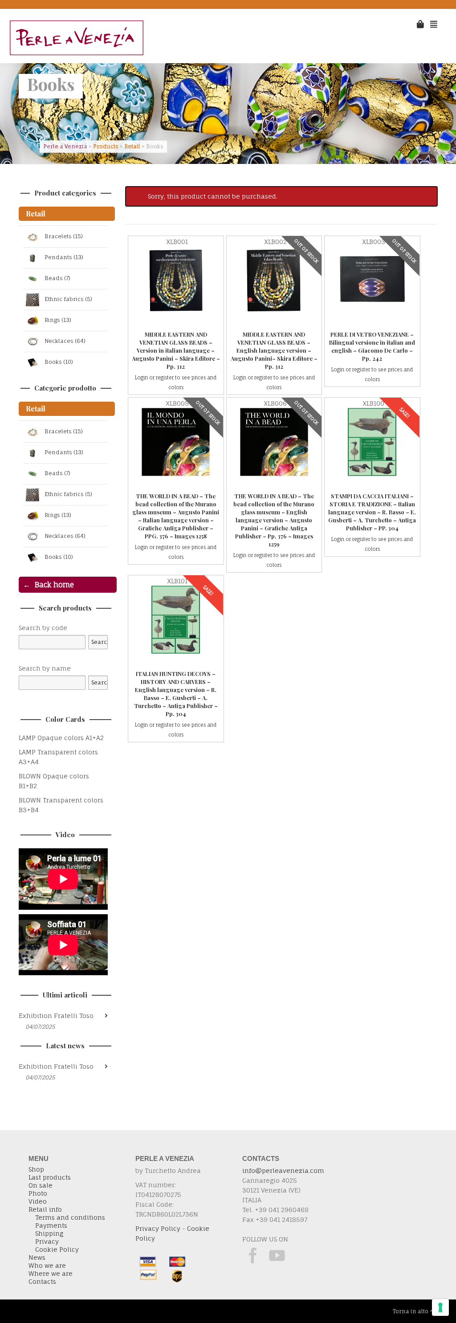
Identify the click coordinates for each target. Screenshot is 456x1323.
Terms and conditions (70, 1217)
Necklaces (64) (65, 341)
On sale (40, 1185)
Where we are (50, 1273)
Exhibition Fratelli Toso (56, 1015)
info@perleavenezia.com (283, 1170)
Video (37, 1201)
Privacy (47, 1241)
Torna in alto (410, 1311)
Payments (51, 1225)
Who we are (47, 1265)
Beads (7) (57, 278)
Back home (54, 584)
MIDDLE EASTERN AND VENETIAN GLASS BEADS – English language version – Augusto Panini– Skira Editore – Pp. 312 (274, 350)
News (36, 1257)
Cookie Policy (57, 1249)
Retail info (45, 1209)
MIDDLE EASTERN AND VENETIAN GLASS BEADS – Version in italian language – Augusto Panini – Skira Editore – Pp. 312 (176, 350)
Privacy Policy (157, 1228)
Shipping (49, 1233)
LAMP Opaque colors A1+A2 (61, 737)
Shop (36, 1169)
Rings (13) (58, 320)
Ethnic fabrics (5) (68, 299)
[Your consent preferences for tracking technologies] (440, 1307)
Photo (37, 1193)
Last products (49, 1177)
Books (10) (59, 362)
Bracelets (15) (64, 236)
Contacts (42, 1281)
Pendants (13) (64, 257)
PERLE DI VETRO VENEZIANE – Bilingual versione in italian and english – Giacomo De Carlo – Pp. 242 (372, 346)
